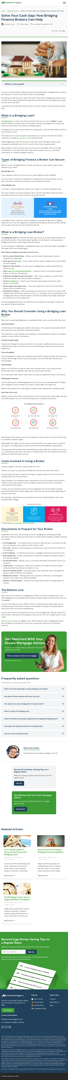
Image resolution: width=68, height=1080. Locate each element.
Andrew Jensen (10, 24)
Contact (53, 999)
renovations (21, 138)
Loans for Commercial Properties (19, 271)
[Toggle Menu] (64, 3)
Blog (51, 1005)
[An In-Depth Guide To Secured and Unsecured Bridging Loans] (17, 855)
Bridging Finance (13, 11)
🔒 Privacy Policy (37, 1002)
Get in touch (5, 621)
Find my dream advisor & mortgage (21, 656)
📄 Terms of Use (37, 999)
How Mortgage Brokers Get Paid (23, 523)
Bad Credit (17, 261)
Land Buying (14, 281)
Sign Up (19, 783)
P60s (27, 561)
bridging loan (7, 121)
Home (3, 11)
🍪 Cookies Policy (37, 1005)
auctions (48, 150)
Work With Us (54, 1002)
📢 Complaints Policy (38, 1008)
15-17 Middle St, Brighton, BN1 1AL (12, 1022)
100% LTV (35, 293)
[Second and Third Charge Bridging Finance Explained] (51, 855)
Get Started (20, 809)
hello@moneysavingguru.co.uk (11, 1019)
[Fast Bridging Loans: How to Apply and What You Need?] (17, 902)
